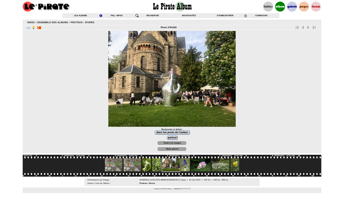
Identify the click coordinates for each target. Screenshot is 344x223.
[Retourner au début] (297, 26)
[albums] (280, 7)
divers (89, 22)
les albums (80, 15)
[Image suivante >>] (308, 26)
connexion (261, 15)
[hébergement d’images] (292, 7)
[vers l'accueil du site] (46, 7)
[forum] (316, 7)
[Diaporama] (39, 27)
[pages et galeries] (304, 7)
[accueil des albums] (172, 7)
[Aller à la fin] (313, 26)
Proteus (77, 22)
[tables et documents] (268, 7)
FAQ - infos (117, 15)
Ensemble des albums (52, 22)
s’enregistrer (225, 15)
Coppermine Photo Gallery (163, 189)
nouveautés (189, 15)
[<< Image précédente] (303, 26)
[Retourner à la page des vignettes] (28, 27)
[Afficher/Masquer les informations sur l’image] (33, 27)
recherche (153, 15)
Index (31, 22)
